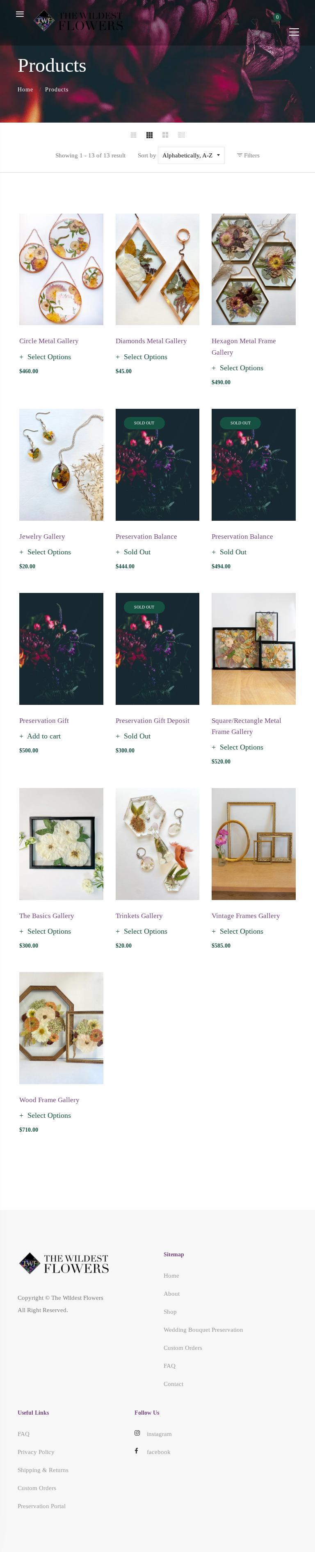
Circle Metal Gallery (49, 341)
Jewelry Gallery (42, 536)
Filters (251, 155)
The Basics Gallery (46, 916)
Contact (173, 1384)
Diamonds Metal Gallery (151, 341)
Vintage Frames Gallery (246, 916)
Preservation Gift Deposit (152, 721)
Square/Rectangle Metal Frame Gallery (246, 726)
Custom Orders (183, 1348)
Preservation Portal (42, 1506)
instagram (159, 1434)
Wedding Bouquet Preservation (203, 1329)
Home (25, 90)
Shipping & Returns (43, 1470)
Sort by (147, 155)
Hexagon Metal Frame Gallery (244, 346)
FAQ (170, 1366)
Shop (170, 1311)
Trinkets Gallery (139, 916)
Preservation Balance (146, 536)
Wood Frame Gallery (49, 1100)
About (172, 1293)
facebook (159, 1452)
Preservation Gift (44, 721)
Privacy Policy (36, 1452)
